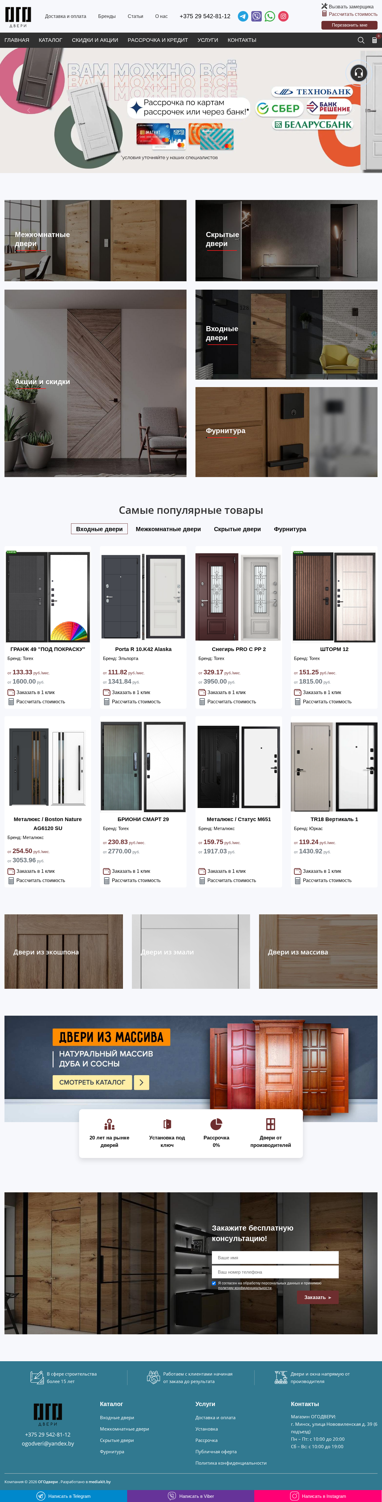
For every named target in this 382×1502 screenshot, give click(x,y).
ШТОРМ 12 (334, 649)
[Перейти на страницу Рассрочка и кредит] (191, 110)
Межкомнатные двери (124, 1429)
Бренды (107, 16)
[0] (375, 40)
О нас (161, 16)
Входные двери (117, 1417)
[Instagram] (283, 16)
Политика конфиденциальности (231, 1463)
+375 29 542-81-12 (205, 16)
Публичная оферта (216, 1451)
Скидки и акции (95, 40)
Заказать (315, 1297)
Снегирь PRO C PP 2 (239, 649)
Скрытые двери (117, 1440)
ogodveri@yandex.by (48, 1443)
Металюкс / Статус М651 (239, 819)
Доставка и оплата (65, 16)
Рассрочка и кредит (158, 40)
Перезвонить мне (349, 24)
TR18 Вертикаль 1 (334, 819)
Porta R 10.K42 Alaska (143, 649)
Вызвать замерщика (351, 6)
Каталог (50, 40)
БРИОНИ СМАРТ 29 (143, 819)
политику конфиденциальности (245, 1288)
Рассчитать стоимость (353, 14)
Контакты (242, 40)
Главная (16, 40)
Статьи (135, 16)
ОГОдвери (48, 1481)
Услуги (208, 40)
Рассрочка (206, 1440)
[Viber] (256, 16)
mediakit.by (100, 1481)
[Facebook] (270, 16)
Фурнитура (112, 1451)
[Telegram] (243, 16)
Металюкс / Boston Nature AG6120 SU (48, 823)
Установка (206, 1429)
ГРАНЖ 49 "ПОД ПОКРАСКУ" (47, 649)
